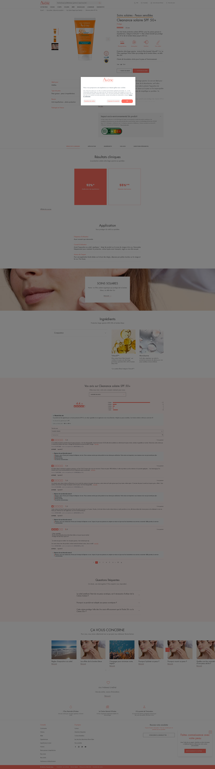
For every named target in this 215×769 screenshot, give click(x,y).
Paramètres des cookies (89, 101)
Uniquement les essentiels (113, 101)
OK (127, 101)
